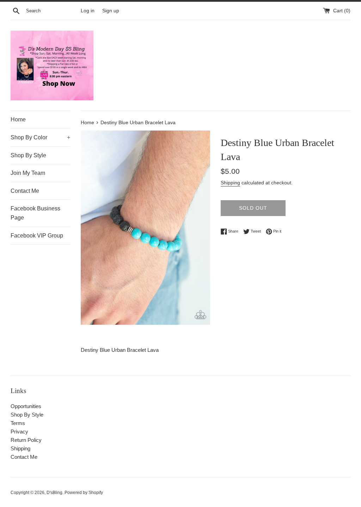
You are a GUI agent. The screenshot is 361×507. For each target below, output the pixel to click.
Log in (87, 10)
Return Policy (26, 440)
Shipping (230, 182)
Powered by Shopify (84, 492)
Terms (18, 423)
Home (18, 119)
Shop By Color (40, 137)
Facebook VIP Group (37, 236)
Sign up (110, 10)
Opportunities (26, 406)
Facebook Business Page (35, 213)
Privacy (19, 432)
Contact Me (25, 191)
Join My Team (28, 173)
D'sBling (54, 492)
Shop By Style (28, 155)
